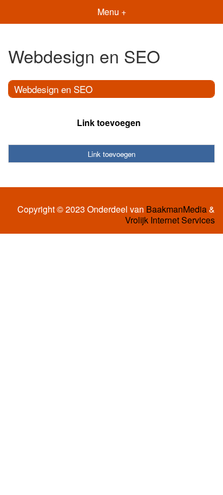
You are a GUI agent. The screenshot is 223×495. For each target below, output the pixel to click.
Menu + (111, 11)
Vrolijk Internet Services (170, 220)
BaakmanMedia (176, 209)
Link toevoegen (109, 122)
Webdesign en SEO (53, 89)
